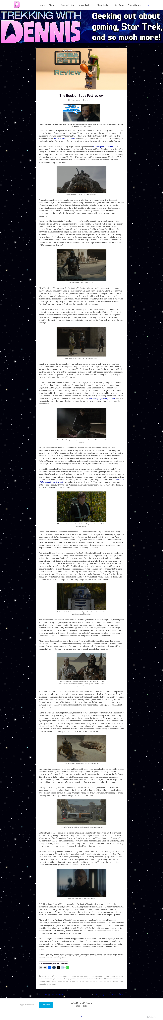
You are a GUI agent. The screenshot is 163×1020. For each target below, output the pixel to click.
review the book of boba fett (101, 979)
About (52, 5)
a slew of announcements (64, 138)
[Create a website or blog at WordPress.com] (81, 1017)
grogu (68, 979)
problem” (102, 398)
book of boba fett (111, 976)
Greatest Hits (67, 5)
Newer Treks (84, 5)
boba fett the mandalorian (94, 976)
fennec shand (59, 979)
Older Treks (102, 5)
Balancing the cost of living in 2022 (111, 994)
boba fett (66, 976)
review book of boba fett (80, 979)
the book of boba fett (54, 981)
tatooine (42, 981)
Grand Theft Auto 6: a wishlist (49, 994)
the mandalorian (91, 981)
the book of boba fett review (73, 981)
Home (42, 5)
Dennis (87, 100)
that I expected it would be (104, 146)
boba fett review (77, 976)
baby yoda (58, 976)
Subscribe (46, 1005)
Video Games (134, 5)
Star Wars (119, 5)
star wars (45, 976)
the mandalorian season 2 (109, 981)
